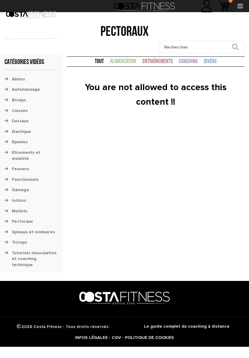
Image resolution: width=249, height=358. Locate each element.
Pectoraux (22, 221)
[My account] (206, 6)
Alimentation (123, 62)
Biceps (19, 100)
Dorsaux (20, 120)
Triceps (19, 242)
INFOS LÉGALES (91, 337)
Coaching (188, 62)
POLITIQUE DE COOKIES (149, 337)
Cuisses (20, 110)
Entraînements (157, 62)
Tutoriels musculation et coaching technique (34, 258)
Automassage (26, 89)
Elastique (21, 131)
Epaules (20, 141)
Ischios (19, 200)
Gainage (20, 189)
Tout (99, 62)
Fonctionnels (25, 179)
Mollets (19, 211)
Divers (210, 62)
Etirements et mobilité (26, 155)
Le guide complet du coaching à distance (187, 326)
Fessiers (20, 168)
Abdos (18, 79)
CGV (116, 337)
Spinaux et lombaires (33, 232)
